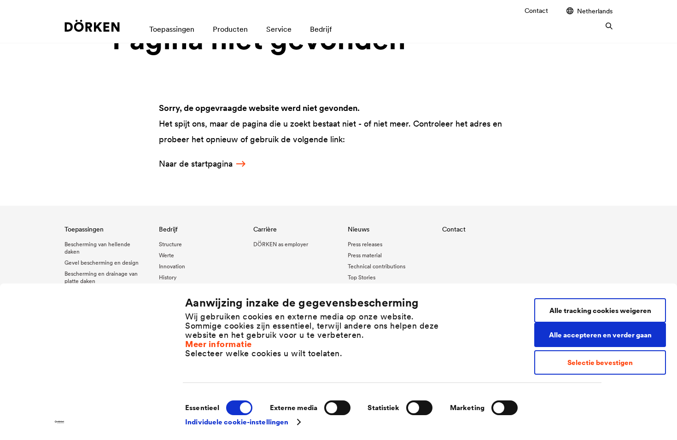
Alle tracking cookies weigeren (600, 310)
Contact (536, 10)
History (167, 277)
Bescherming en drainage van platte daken (101, 277)
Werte (166, 255)
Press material (365, 255)
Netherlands (595, 10)
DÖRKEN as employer (280, 244)
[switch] (337, 407)
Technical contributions (376, 266)
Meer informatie (218, 344)
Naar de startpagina (196, 163)
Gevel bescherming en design (101, 262)
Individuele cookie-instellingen (236, 421)
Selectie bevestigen (600, 362)
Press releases (365, 244)
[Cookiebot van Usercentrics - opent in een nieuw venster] (59, 422)
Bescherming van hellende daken (97, 248)
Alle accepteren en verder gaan (600, 334)
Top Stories (361, 277)
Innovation (172, 266)
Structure (170, 244)
